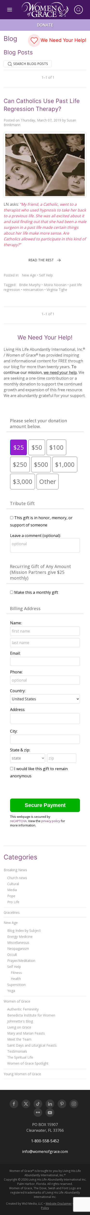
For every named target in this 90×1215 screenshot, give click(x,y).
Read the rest (41, 260)
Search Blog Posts (30, 63)
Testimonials (17, 1051)
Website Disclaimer (59, 1204)
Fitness (16, 972)
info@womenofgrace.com (45, 1151)
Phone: (16, 672)
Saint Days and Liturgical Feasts (32, 1045)
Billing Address (25, 608)
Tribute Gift (22, 503)
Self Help (46, 275)
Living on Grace (19, 1027)
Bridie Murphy (30, 284)
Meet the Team (19, 1039)
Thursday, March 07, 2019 (41, 120)
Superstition (16, 984)
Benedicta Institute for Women (31, 1015)
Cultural (13, 884)
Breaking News (15, 870)
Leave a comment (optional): (35, 535)
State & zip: (20, 750)
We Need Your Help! (62, 40)
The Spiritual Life (20, 1057)
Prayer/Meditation (21, 960)
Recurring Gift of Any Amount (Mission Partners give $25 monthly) (40, 572)
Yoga (11, 990)
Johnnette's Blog (20, 1021)
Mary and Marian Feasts (26, 1033)
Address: (17, 709)
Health (16, 978)
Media (12, 890)
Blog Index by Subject (24, 930)
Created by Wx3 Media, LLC (24, 1204)
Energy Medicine (20, 936)
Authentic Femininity (23, 1009)
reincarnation (33, 289)
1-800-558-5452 (45, 1141)
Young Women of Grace (22, 1074)
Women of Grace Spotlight (27, 1063)
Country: (17, 690)
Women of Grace (17, 1001)
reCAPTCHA (18, 821)
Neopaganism (18, 948)
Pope (11, 896)
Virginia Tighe (57, 289)
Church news (17, 878)
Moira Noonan (55, 284)
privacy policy (50, 821)
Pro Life (13, 902)
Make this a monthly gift (36, 592)
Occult (12, 954)
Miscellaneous (18, 942)
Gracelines (12, 912)
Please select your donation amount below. (38, 423)
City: (14, 731)
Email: (15, 653)
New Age (29, 275)
